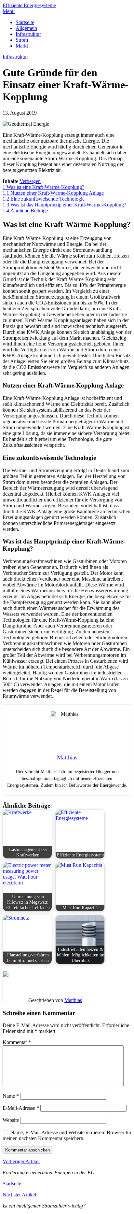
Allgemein (26, 28)
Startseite (25, 22)
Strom (22, 40)
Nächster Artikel (19, 1194)
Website (11, 1120)
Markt (22, 46)
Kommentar (17, 1042)
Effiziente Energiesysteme (29, 5)
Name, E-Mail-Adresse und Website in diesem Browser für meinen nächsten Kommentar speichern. (67, 1135)
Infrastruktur (28, 34)
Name (11, 1096)
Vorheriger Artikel (21, 1161)
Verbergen (30, 181)
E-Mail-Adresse (21, 1108)
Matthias (73, 1000)
